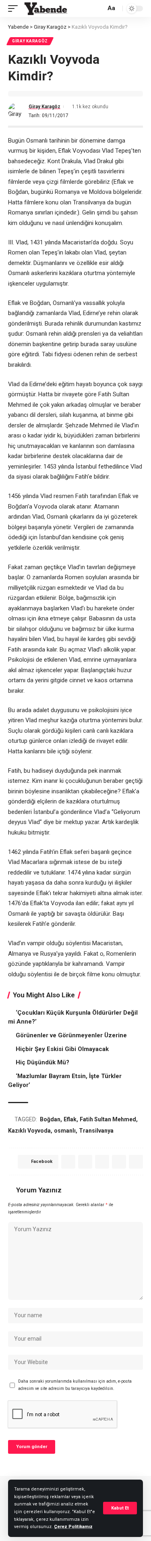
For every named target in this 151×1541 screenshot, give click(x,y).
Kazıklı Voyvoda (29, 1130)
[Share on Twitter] (68, 1162)
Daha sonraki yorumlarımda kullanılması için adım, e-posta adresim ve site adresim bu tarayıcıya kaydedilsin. (75, 1385)
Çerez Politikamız (73, 1526)
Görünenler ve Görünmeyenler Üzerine (71, 1035)
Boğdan (50, 1119)
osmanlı (65, 1130)
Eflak (70, 1119)
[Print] (136, 1162)
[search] (98, 8)
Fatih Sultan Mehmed (108, 1119)
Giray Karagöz (30, 41)
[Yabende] (46, 8)
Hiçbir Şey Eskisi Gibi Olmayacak (62, 1049)
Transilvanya (96, 1130)
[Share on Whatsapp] (85, 1162)
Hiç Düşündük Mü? (42, 1062)
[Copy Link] (119, 1162)
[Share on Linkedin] (102, 1162)
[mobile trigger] (15, 8)
